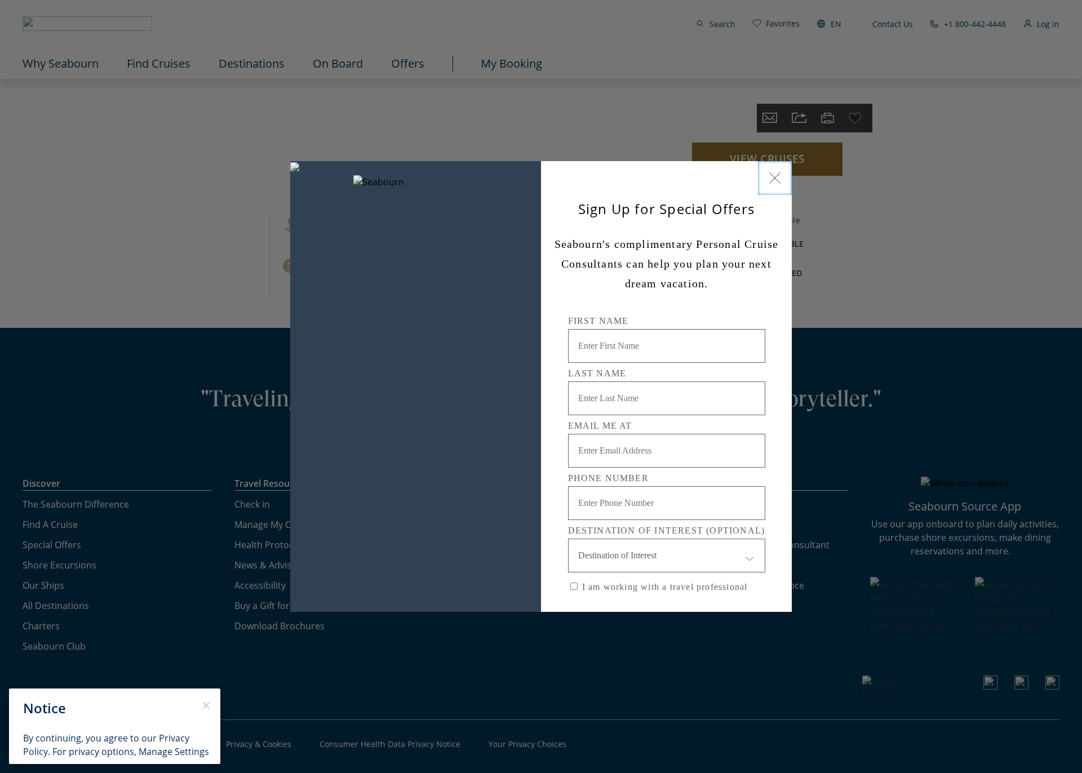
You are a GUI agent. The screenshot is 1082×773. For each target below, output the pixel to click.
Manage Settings (174, 751)
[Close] (775, 178)
